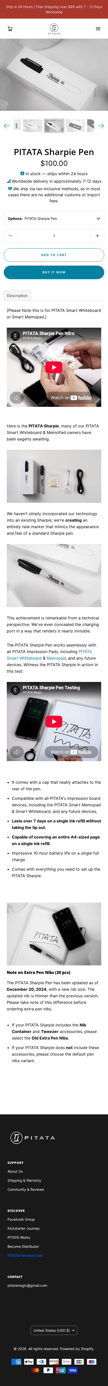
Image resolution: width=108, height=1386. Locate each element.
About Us (15, 1171)
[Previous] (7, 125)
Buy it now (54, 272)
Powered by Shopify (76, 1349)
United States (51, 1330)
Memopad (56, 658)
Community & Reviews (26, 1189)
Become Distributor (23, 1246)
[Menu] (97, 28)
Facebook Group (21, 1219)
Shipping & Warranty (24, 1180)
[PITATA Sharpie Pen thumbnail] (33, 126)
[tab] (17, 295)
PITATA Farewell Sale (25, 1255)
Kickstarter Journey (24, 1228)
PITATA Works (19, 1237)
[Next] (101, 125)
